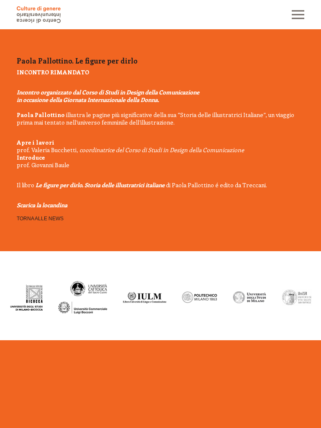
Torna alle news (40, 219)
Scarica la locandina (42, 205)
